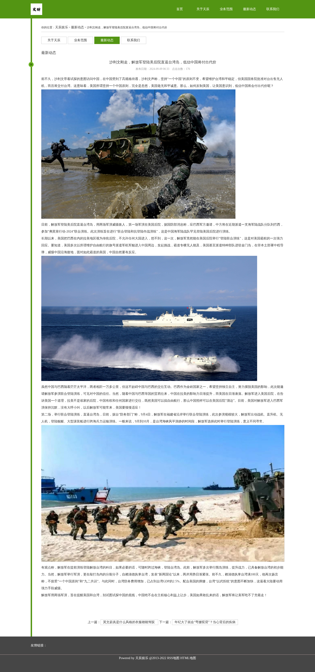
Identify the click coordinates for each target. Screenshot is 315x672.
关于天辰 (202, 9)
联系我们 (272, 9)
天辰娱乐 (61, 27)
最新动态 (249, 9)
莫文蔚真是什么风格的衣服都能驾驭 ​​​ (129, 622)
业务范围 (226, 9)
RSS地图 (173, 658)
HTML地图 (188, 658)
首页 (179, 9)
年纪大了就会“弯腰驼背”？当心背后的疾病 (205, 622)
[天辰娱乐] (36, 14)
